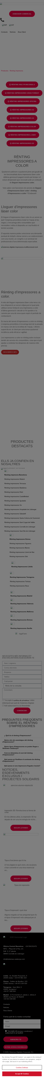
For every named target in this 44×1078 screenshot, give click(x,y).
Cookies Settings (22, 1067)
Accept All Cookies (22, 1074)
